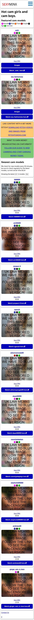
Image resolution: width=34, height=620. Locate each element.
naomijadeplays (17, 439)
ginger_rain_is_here (17, 569)
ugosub (17, 309)
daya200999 (17, 396)
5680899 (17, 179)
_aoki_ (17, 30)
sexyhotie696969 (17, 483)
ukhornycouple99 (17, 353)
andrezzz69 (17, 526)
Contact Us (5, 612)
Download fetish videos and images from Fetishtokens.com (20, 131)
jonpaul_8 (17, 266)
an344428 (17, 223)
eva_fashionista (17, 77)
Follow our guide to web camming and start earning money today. (17, 152)
